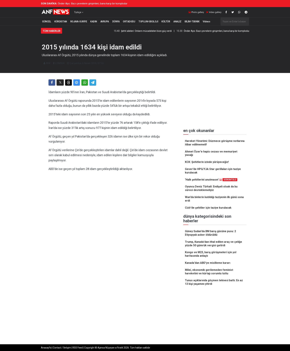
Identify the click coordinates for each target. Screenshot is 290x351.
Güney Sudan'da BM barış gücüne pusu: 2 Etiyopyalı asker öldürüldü (210, 233)
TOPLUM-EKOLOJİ (148, 21)
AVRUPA (104, 21)
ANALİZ (177, 21)
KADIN (93, 21)
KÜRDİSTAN (60, 21)
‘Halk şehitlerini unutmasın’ (210, 179)
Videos (206, 21)
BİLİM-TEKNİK (192, 21)
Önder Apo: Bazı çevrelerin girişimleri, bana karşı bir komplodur (92, 3)
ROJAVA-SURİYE (78, 21)
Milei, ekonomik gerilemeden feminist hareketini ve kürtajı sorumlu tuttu (209, 271)
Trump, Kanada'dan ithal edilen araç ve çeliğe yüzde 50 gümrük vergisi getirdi (213, 243)
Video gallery (214, 12)
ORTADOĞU (129, 21)
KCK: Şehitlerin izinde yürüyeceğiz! (207, 162)
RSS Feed (77, 347)
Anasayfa (46, 347)
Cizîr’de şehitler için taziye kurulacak (208, 207)
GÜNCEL (46, 21)
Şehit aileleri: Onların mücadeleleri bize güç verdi (137, 31)
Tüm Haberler (51, 31)
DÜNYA (116, 21)
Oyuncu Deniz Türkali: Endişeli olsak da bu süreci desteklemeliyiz (211, 188)
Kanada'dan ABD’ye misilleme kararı (207, 262)
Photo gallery (197, 12)
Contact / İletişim (62, 347)
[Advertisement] (110, 225)
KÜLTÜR (165, 21)
